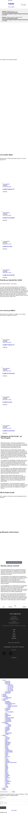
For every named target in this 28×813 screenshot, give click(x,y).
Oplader (9, 725)
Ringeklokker (8, 715)
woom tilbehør (8, 721)
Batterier (7, 723)
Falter (6, 755)
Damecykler (5, 243)
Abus (6, 736)
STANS (7, 782)
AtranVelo (7, 738)
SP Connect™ (8, 781)
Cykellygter (7, 708)
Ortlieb (6, 768)
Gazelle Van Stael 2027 (9, 217)
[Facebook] (4, 653)
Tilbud (4, 788)
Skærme (7, 730)
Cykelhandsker (8, 697)
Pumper (6, 714)
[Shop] (3, 605)
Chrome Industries (9, 751)
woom (6, 785)
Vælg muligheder (6, 184)
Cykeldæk (7, 727)
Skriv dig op (3, 807)
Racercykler (7, 693)
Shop (3, 606)
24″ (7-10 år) (10, 689)
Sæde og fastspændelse (12, 705)
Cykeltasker (7, 709)
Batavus (7, 741)
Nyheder (4, 789)
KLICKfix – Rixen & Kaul (10, 762)
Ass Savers (7, 737)
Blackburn (7, 744)
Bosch (6, 745)
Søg (13, 791)
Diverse (9, 707)
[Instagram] (10, 653)
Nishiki (6, 767)
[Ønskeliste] (24, 605)
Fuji (6, 757)
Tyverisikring (8, 718)
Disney (6, 752)
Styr (6, 731)
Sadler (6, 716)
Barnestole (7, 701)
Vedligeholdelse (8, 732)
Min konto (10, 606)
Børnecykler (7, 683)
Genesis (6, 760)
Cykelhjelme (5, 698)
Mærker (4, 735)
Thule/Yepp (7, 783)
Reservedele (5, 722)
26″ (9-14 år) (10, 690)
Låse (6, 713)
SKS (6, 778)
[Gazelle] (5, 503)
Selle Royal (7, 777)
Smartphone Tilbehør (9, 717)
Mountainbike (8, 691)
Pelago (6, 769)
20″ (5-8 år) (10, 688)
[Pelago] (5, 508)
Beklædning (5, 696)
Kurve (6, 710)
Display (9, 724)
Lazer (6, 764)
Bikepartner (7, 743)
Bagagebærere (8, 702)
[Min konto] (10, 605)
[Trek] (5, 524)
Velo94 (11, 4)
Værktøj (7, 734)
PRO (6, 770)
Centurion (7, 749)
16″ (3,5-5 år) (10, 687)
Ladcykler (5, 695)
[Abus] (5, 513)
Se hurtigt (5, 185)
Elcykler (4, 694)
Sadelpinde (7, 729)
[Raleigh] (5, 529)
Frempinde (7, 728)
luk (6, 812)
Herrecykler (8, 186)
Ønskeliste (24, 606)
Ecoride (6, 754)
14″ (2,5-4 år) (10, 685)
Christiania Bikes (8, 750)
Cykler (4, 680)
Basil (6, 740)
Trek (6, 784)
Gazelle (4, 186)
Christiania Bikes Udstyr (10, 703)
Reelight (7, 774)
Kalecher (10, 704)
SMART (7, 780)
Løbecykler (10, 684)
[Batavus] (5, 519)
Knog (6, 763)
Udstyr (4, 700)
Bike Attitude (8, 742)
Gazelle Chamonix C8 (8, 189)
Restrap (6, 776)
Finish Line (7, 756)
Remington (7, 775)
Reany (6, 772)
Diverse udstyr (8, 720)
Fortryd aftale (14, 810)
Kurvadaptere (10, 711)
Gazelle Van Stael (7, 246)
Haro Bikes (7, 761)
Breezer (6, 747)
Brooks (6, 748)
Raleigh (6, 771)
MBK (6, 765)
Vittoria (6, 787)
